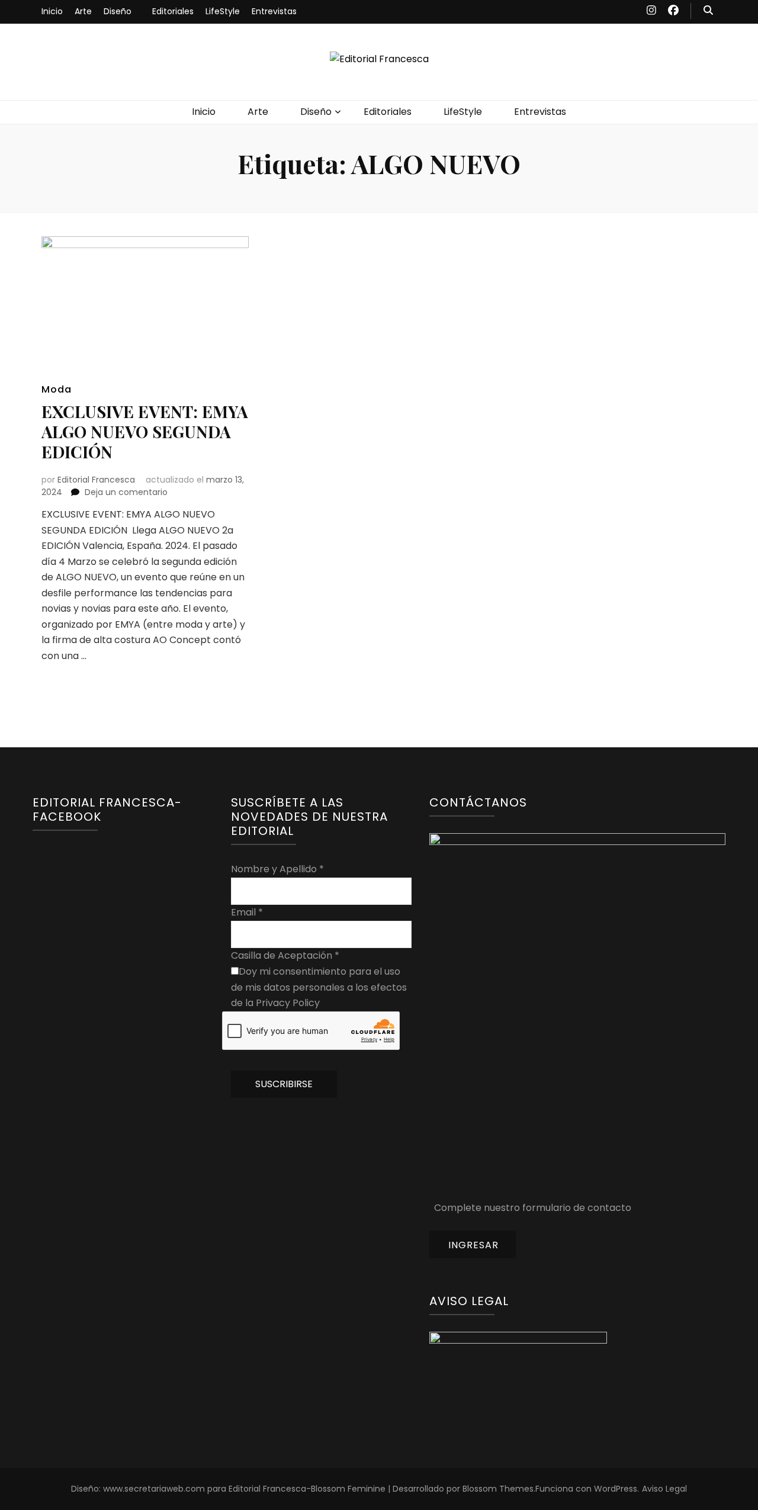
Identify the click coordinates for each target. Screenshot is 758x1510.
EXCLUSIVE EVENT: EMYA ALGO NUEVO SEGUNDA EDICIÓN (144, 431)
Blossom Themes (498, 1489)
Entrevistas (274, 11)
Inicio (52, 11)
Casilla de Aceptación (285, 955)
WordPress (615, 1489)
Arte (83, 11)
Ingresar (473, 1245)
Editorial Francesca (96, 480)
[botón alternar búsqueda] (708, 11)
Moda (56, 389)
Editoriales (173, 11)
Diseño (117, 11)
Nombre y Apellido (277, 869)
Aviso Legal (664, 1489)
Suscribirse (284, 1084)
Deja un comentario (126, 492)
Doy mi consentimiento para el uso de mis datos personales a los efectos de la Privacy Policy (319, 987)
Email (247, 912)
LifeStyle (222, 11)
